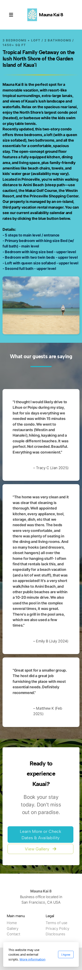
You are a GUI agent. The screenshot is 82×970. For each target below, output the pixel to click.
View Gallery (37, 848)
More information (32, 959)
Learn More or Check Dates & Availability (40, 834)
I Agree (65, 954)
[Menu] (11, 15)
